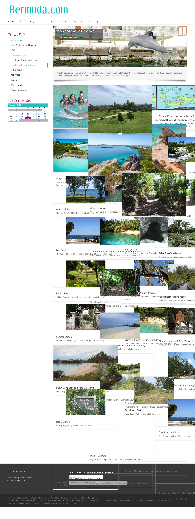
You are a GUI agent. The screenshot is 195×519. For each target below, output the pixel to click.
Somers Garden (64, 336)
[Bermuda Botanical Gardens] (120, 109)
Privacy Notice (93, 498)
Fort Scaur (61, 250)
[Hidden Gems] (120, 155)
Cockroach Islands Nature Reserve (73, 478)
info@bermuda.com (23, 478)
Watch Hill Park (64, 209)
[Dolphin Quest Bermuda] (85, 106)
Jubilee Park (62, 293)
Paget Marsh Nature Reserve (173, 296)
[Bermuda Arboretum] (154, 194)
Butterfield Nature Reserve (103, 479)
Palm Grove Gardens (169, 253)
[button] (97, 21)
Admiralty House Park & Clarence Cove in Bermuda (116, 251)
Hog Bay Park (63, 421)
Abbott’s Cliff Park (168, 489)
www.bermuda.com (17, 480)
